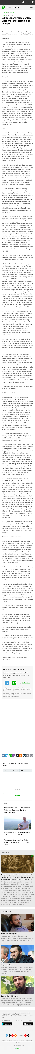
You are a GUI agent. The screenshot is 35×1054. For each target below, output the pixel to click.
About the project (6, 1020)
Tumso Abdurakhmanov (9, 996)
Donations (30, 1020)
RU (2, 2)
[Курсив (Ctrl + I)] (9, 770)
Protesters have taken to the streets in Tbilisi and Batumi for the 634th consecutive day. (17, 809)
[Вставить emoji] (22, 770)
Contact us (19, 1020)
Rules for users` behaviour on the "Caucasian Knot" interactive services (17, 1041)
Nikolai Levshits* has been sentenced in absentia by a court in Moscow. (17, 833)
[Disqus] (17, 729)
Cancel (17, 795)
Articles (12, 12)
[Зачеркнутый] (17, 770)
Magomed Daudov (7, 965)
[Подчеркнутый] (13, 770)
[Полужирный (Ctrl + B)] (5, 770)
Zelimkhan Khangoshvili (9, 933)
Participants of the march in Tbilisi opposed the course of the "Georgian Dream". (16, 842)
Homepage (4, 12)
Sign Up (17, 790)
